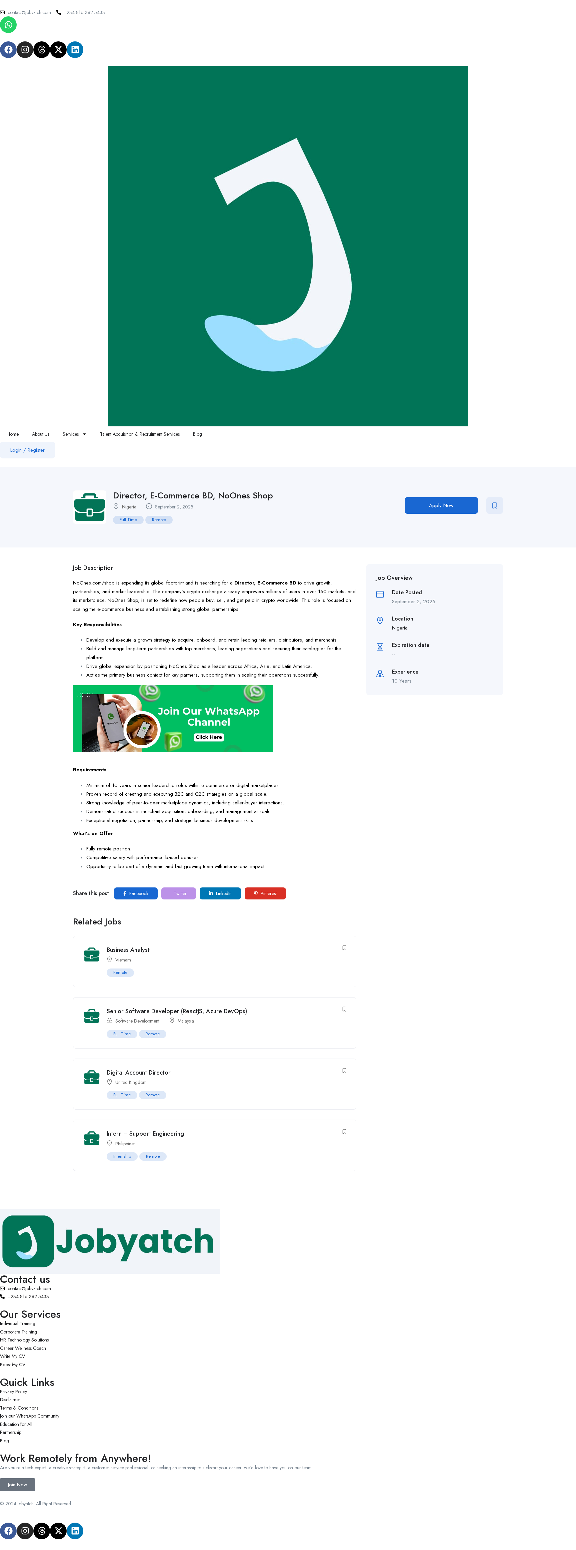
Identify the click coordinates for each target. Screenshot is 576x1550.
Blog (197, 434)
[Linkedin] (75, 49)
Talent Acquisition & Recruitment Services (140, 434)
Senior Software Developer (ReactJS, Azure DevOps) (177, 1011)
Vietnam (123, 959)
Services (71, 434)
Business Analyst (128, 949)
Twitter (179, 893)
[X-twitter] (58, 49)
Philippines (125, 1143)
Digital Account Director (139, 1072)
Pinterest (268, 893)
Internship (122, 1156)
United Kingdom (131, 1082)
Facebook (138, 893)
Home (13, 434)
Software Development (137, 1021)
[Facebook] (8, 49)
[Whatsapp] (8, 24)
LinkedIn (223, 893)
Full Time (128, 519)
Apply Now (441, 505)
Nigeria (129, 506)
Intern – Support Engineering (145, 1133)
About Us (40, 434)
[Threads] (41, 49)
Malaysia (186, 1021)
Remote (159, 519)
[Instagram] (25, 49)
